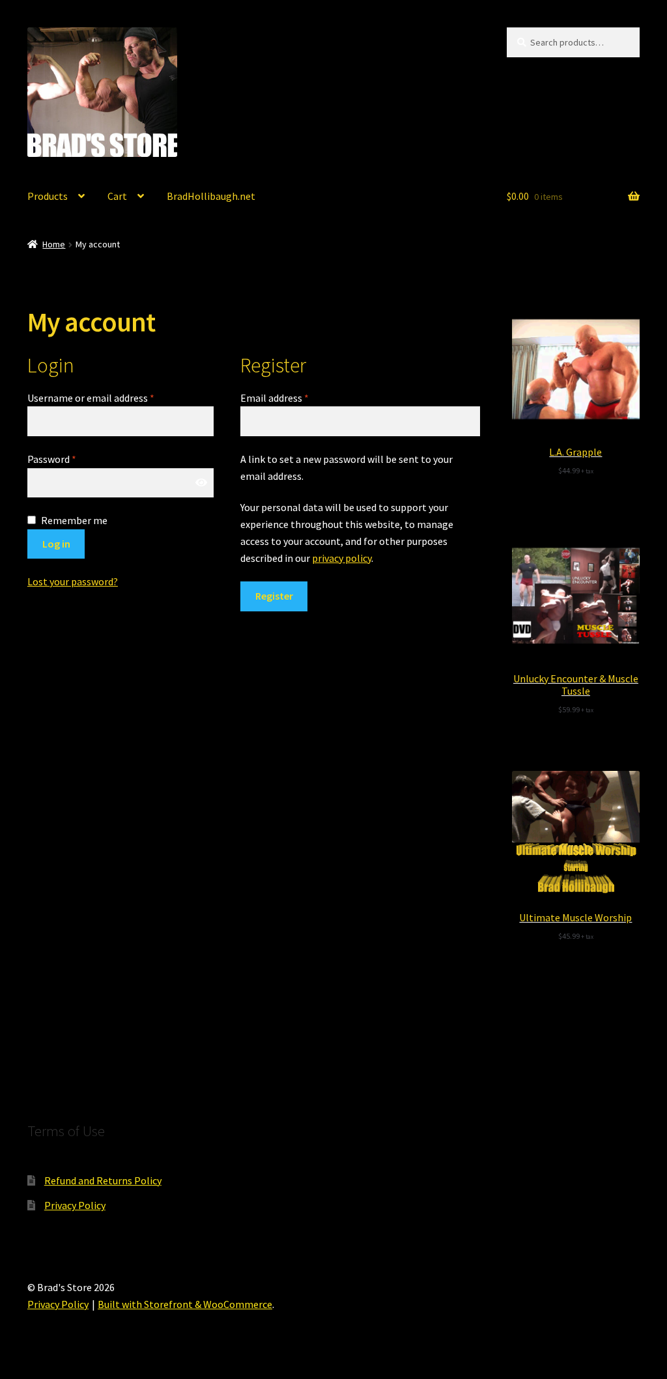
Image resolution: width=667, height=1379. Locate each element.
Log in (56, 543)
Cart (117, 195)
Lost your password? (72, 581)
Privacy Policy (75, 1205)
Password (51, 459)
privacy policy (341, 557)
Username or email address (90, 397)
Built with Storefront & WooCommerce (185, 1304)
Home (53, 244)
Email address (274, 397)
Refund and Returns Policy (103, 1180)
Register (274, 595)
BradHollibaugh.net (211, 195)
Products (47, 195)
